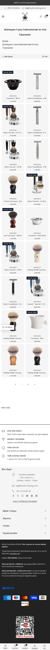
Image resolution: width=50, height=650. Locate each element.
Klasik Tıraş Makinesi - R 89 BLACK (13, 304)
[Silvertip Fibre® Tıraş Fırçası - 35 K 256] (12, 322)
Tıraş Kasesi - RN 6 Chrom (37, 235)
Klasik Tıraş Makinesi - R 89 (37, 98)
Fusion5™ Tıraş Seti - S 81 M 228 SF (37, 304)
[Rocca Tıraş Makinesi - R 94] (37, 151)
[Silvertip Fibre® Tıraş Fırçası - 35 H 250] (12, 357)
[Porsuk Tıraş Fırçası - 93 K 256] (12, 185)
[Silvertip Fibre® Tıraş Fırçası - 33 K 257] (37, 254)
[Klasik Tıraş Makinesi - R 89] (37, 82)
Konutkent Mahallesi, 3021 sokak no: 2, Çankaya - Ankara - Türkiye (27, 477)
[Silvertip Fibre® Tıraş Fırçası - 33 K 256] (37, 357)
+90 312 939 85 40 (13, 8)
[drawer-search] (40, 16)
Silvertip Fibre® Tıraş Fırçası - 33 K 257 (37, 270)
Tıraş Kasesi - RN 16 (13, 98)
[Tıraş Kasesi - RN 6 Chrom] (37, 219)
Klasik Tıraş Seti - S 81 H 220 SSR (12, 133)
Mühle (5, 41)
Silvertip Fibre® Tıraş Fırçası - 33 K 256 (37, 373)
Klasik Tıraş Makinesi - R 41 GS (37, 133)
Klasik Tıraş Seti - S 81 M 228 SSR (13, 270)
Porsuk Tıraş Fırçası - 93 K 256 (13, 201)
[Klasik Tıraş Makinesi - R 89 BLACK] (12, 288)
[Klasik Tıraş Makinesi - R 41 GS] (37, 116)
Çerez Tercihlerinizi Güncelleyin (25, 501)
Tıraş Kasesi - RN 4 (37, 338)
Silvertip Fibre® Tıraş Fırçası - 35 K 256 (13, 339)
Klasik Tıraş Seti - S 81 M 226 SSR (13, 167)
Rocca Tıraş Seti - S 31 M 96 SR (37, 201)
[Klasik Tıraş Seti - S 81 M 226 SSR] (12, 151)
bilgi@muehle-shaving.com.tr (35, 8)
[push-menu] (3, 16)
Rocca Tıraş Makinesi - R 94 (37, 167)
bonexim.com (15, 554)
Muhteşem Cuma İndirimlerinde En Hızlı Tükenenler (20, 46)
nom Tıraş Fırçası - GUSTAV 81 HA (13, 236)
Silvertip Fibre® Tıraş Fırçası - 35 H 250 (13, 373)
